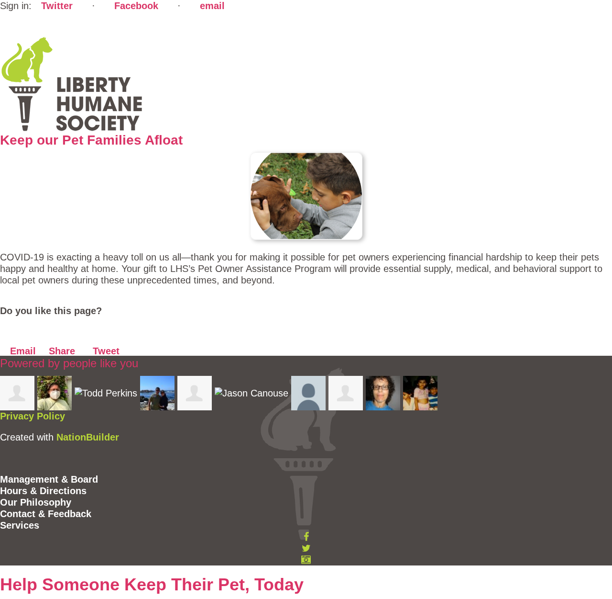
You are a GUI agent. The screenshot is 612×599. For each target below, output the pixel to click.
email (212, 5)
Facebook (136, 5)
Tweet (105, 351)
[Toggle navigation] (16, 22)
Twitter (57, 5)
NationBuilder (87, 437)
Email (21, 351)
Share (60, 351)
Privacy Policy (32, 416)
